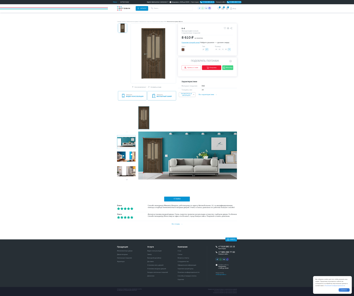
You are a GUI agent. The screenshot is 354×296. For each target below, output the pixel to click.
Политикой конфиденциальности (335, 285)
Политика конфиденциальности (188, 272)
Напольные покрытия (124, 258)
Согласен (344, 290)
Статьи (180, 254)
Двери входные (122, 254)
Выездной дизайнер (154, 258)
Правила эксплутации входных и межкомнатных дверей (222, 289)
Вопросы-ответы (183, 258)
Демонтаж (150, 276)
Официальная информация (187, 265)
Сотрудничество (183, 261)
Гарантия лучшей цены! (191, 43)
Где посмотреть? (140, 87)
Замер (149, 254)
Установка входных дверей (156, 269)
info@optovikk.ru (221, 274)
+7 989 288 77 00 (226, 252)
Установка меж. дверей (155, 265)
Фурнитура (121, 261)
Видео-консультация (154, 251)
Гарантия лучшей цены (185, 269)
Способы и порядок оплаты (187, 276)
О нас (179, 251)
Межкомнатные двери (124, 251)
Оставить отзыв (156, 87)
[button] (126, 180)
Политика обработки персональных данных (225, 291)
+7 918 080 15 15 (226, 247)
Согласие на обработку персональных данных (225, 292)
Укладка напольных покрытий (157, 272)
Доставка (150, 261)
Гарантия (181, 279)
